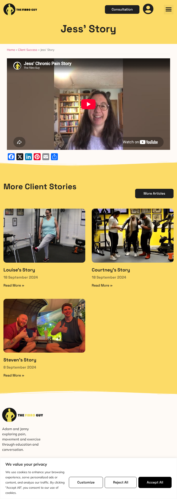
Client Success (27, 49)
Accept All (155, 482)
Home (11, 49)
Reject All (120, 482)
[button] (169, 9)
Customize (86, 482)
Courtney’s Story (111, 270)
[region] (88, 478)
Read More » (13, 285)
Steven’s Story (19, 360)
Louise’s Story (19, 270)
